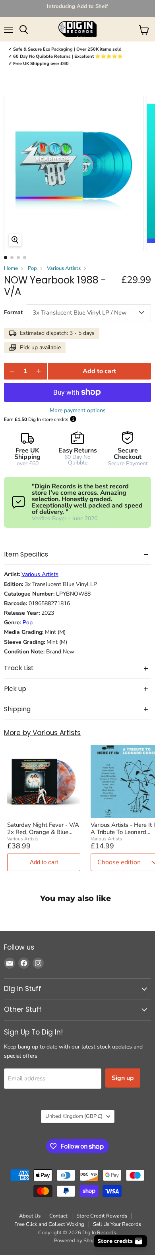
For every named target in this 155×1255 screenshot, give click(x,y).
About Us (30, 1216)
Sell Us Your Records (117, 1224)
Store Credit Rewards (101, 1216)
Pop (32, 268)
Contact (58, 1216)
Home (11, 268)
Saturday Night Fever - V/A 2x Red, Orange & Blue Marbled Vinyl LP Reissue (43, 828)
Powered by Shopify (77, 1240)
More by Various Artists (42, 733)
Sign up (123, 1078)
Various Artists (64, 268)
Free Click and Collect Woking (49, 1224)
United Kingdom (74, 1116)
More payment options (78, 410)
